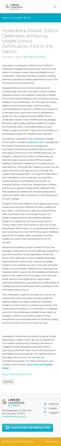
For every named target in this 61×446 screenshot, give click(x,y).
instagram (53, 412)
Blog (5, 374)
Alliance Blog (21, 17)
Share (10, 382)
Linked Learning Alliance (34, 57)
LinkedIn (52, 408)
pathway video (36, 142)
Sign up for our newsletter (30, 427)
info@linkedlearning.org (14, 416)
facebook (53, 404)
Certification (15, 374)
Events (27, 374)
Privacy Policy (52, 441)
